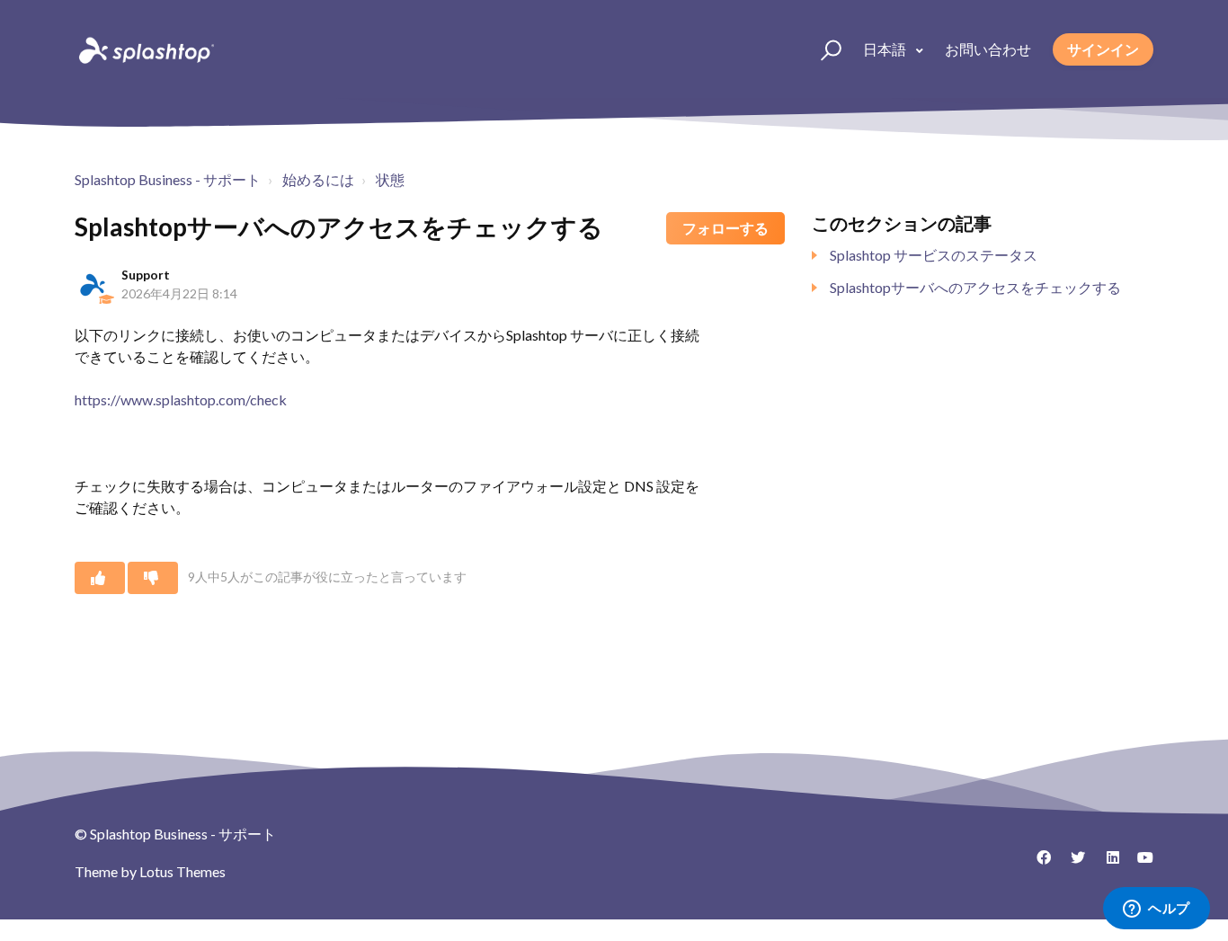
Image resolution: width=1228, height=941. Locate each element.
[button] (823, 49)
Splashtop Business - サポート (168, 179)
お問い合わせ (988, 49)
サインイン (1103, 49)
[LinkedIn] (1105, 863)
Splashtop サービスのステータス (933, 254)
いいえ (153, 578)
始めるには (318, 179)
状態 (390, 179)
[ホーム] (145, 49)
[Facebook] (1037, 863)
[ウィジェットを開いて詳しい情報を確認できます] (1156, 909)
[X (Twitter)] (1071, 863)
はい (100, 578)
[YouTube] (1139, 863)
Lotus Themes (182, 871)
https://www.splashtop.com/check (181, 399)
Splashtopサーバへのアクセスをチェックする (975, 287)
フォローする (725, 227)
